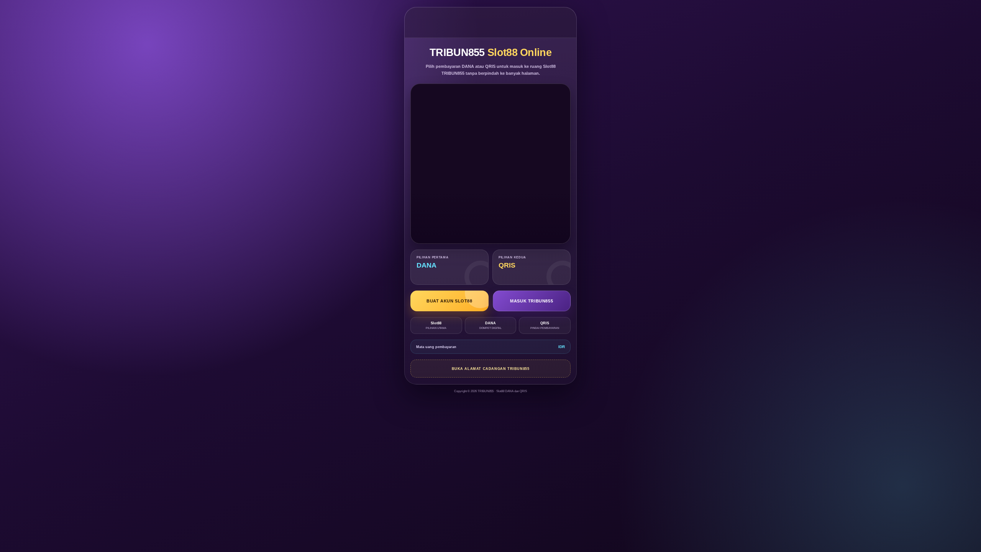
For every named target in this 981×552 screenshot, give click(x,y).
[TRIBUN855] (491, 22)
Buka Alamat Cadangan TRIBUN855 (491, 369)
